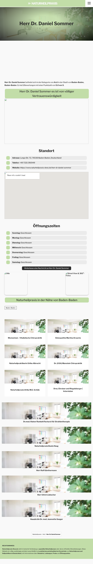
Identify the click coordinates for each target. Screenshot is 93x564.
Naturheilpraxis (44, 3)
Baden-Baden (10, 308)
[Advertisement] (46, 60)
